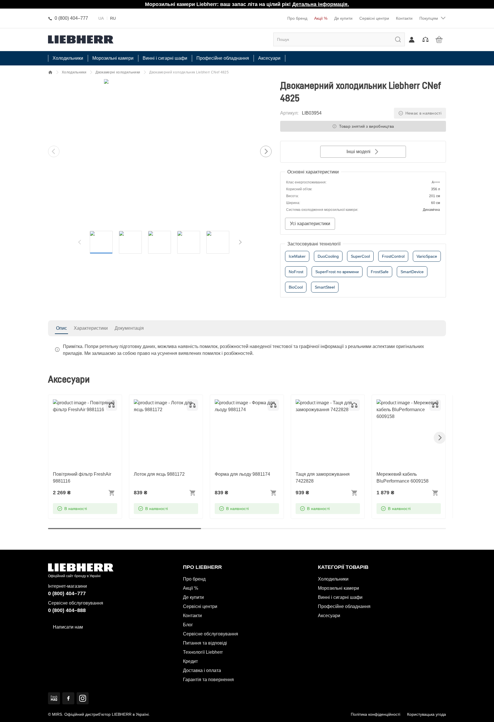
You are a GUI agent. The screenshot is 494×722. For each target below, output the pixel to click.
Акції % (320, 18)
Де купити (343, 18)
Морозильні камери (338, 588)
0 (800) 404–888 (67, 610)
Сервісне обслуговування (210, 633)
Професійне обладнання (344, 606)
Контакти (404, 18)
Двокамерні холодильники (117, 72)
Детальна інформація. (320, 4)
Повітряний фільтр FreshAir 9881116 (82, 406)
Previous (53, 151)
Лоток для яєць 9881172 (159, 402)
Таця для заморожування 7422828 (323, 406)
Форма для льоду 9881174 (242, 402)
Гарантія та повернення (208, 679)
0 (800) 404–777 (67, 593)
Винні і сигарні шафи (340, 597)
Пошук (392, 39)
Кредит (190, 661)
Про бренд (297, 18)
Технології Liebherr (203, 652)
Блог (188, 624)
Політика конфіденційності (375, 714)
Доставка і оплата (202, 670)
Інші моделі (358, 151)
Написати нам (68, 627)
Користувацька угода (426, 714)
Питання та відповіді (205, 643)
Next (266, 151)
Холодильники (74, 72)
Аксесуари (329, 615)
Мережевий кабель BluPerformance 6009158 (403, 406)
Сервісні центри (374, 18)
